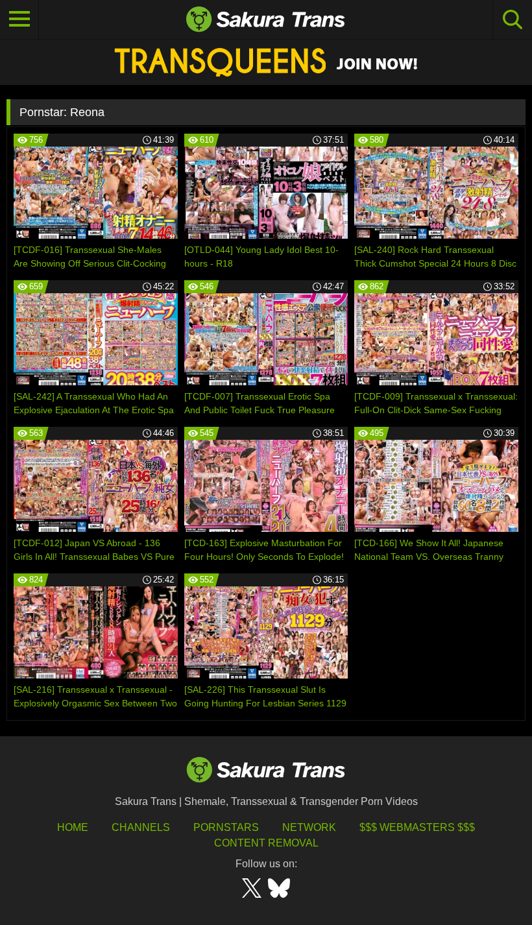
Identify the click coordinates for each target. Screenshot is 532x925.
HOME (72, 827)
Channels (141, 827)
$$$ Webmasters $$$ (417, 827)
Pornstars (226, 827)
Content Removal (266, 842)
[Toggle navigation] (19, 19)
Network (309, 827)
